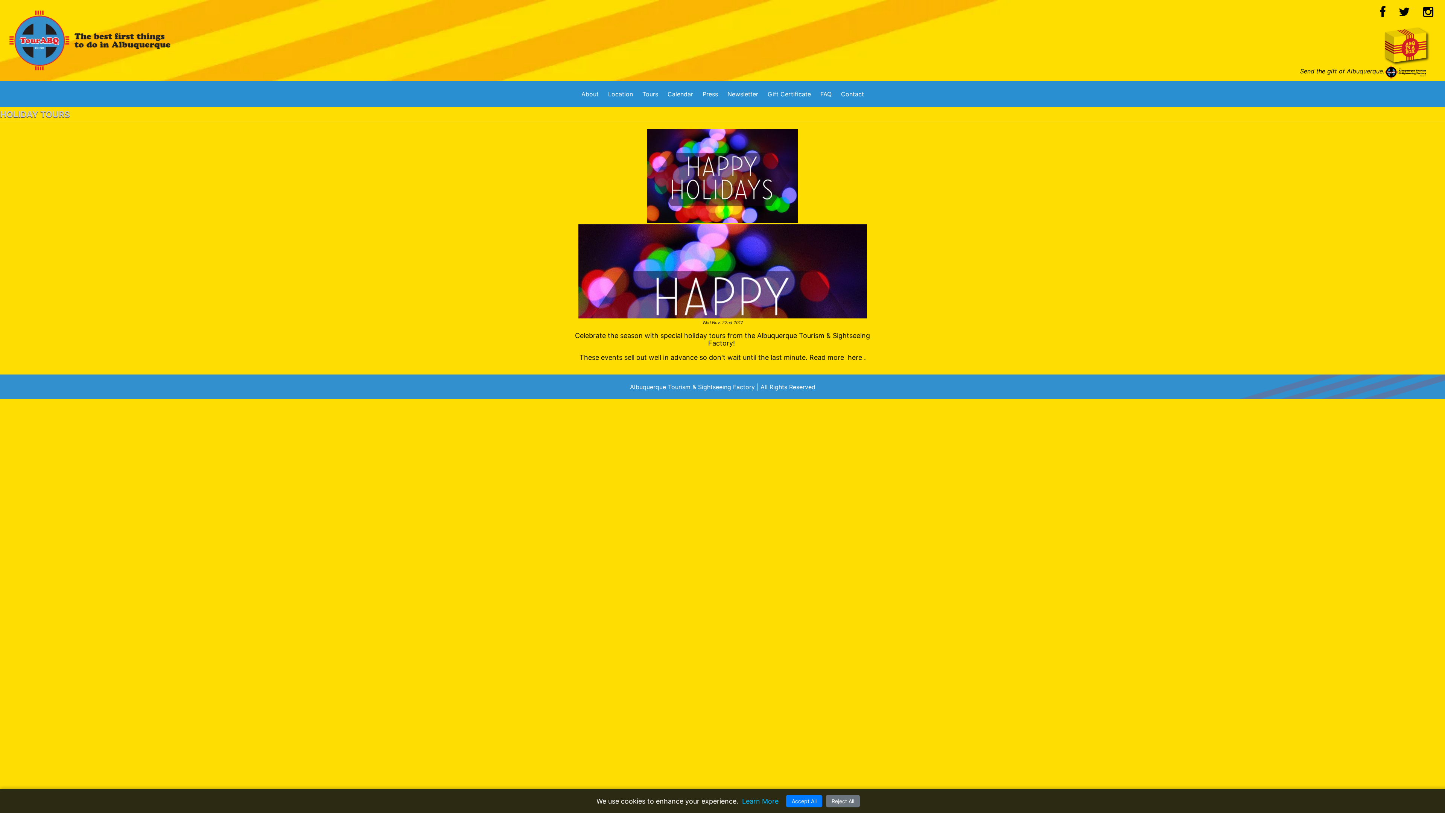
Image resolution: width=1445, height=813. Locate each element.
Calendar (680, 94)
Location (620, 94)
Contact (852, 94)
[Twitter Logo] (1404, 14)
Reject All (843, 801)
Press (710, 94)
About (590, 94)
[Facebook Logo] (1382, 14)
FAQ (826, 94)
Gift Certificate (789, 94)
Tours (650, 94)
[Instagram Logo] (1428, 14)
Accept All (804, 801)
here (855, 357)
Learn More (760, 801)
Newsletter (742, 94)
